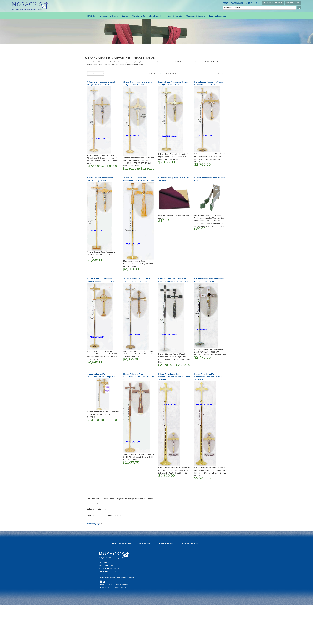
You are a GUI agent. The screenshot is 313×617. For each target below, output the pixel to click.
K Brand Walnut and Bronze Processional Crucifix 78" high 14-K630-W (138, 376)
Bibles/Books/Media (109, 16)
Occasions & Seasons (195, 16)
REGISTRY (91, 16)
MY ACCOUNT (268, 3)
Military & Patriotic (174, 16)
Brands (125, 16)
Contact (248, 3)
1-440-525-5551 (112, 568)
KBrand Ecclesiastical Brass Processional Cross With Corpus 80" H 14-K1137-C (209, 376)
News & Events (166, 544)
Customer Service (189, 544)
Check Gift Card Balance (107, 577)
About (225, 3)
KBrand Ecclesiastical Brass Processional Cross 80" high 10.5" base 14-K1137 (174, 376)
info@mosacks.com (107, 571)
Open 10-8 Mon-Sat (127, 577)
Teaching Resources (217, 16)
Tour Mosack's (237, 3)
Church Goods (155, 16)
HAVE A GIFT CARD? (292, 3)
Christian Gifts (138, 16)
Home (257, 3)
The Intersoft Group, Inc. (119, 587)
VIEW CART (279, 3)
